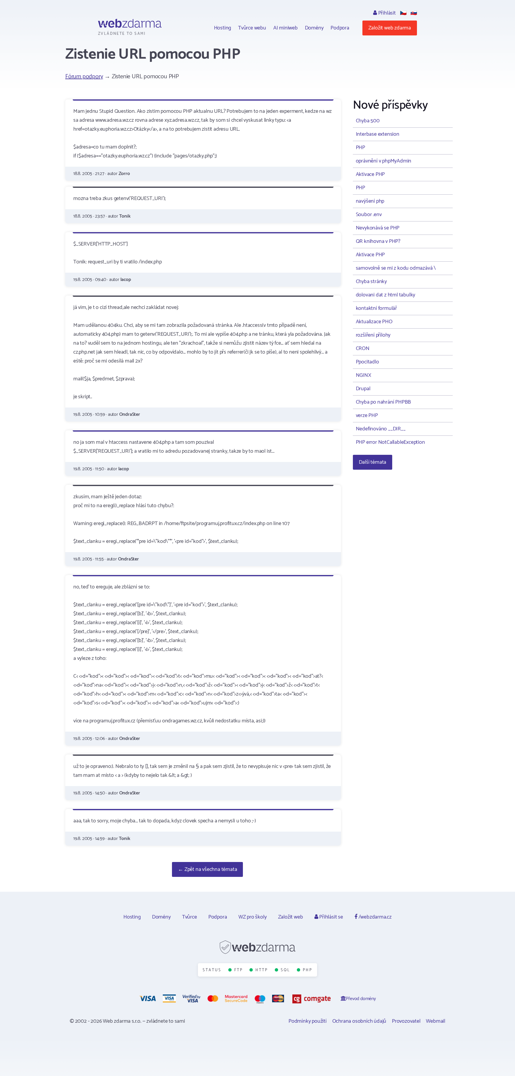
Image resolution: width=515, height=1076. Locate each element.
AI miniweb (285, 28)
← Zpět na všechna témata (207, 869)
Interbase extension (377, 134)
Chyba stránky (371, 281)
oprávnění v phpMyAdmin (384, 161)
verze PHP (367, 415)
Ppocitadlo (367, 361)
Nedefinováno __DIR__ (381, 428)
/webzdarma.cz (374, 917)
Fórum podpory (84, 77)
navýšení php (370, 201)
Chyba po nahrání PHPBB (383, 402)
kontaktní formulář (376, 308)
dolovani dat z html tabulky (385, 295)
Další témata (373, 462)
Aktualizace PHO (374, 321)
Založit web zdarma (389, 28)
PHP (360, 147)
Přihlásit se (330, 917)
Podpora (340, 28)
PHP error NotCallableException (390, 442)
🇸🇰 (413, 13)
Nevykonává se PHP (378, 228)
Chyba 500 (368, 120)
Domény (314, 28)
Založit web (290, 917)
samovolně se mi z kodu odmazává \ (396, 268)
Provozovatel (406, 1021)
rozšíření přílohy (373, 335)
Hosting (222, 28)
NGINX (363, 375)
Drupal (363, 388)
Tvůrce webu (252, 28)
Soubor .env (369, 214)
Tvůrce (189, 917)
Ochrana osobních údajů (359, 1021)
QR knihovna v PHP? (378, 241)
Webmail (435, 1021)
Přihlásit (386, 13)
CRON (363, 348)
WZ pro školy (252, 917)
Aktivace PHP (370, 174)
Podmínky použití (307, 1021)
